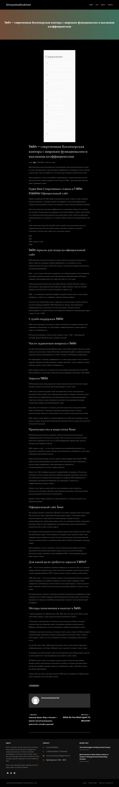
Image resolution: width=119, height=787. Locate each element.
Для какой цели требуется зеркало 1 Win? (58, 125)
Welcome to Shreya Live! (106, 783)
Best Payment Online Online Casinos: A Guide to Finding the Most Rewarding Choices (93, 756)
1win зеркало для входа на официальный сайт (60, 76)
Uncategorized (34, 685)
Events (85, 783)
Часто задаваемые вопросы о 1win (58, 93)
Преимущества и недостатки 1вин (57, 107)
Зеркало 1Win (56, 99)
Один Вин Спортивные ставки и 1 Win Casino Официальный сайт (60, 66)
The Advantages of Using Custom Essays (94, 747)
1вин (34, 162)
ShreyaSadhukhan (18, 5)
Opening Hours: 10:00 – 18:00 (56, 760)
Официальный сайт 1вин (59, 115)
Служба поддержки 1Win (58, 84)
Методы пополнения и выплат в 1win (60, 135)
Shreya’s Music (93, 783)
